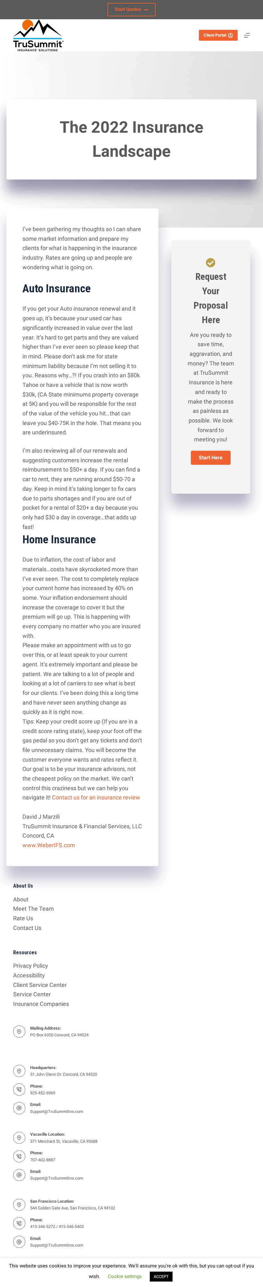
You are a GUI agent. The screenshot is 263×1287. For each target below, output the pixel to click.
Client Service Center (40, 985)
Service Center (32, 994)
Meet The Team (33, 908)
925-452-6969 (42, 1093)
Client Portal (215, 35)
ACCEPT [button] (161, 1276)
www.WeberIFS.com (48, 845)
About (21, 899)
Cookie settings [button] (125, 1276)
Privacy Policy (30, 965)
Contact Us (27, 927)
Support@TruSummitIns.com (56, 1111)
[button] (211, 458)
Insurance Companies (41, 1003)
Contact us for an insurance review (96, 797)
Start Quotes (128, 9)
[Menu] (247, 35)
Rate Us (23, 918)
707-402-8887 (42, 1159)
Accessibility (29, 975)
